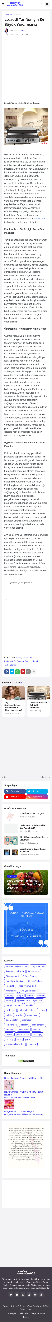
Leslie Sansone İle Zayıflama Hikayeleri (32, 850)
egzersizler (26, 1020)
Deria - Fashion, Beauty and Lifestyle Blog (24, 1078)
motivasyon (23, 1030)
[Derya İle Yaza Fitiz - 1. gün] (11, 816)
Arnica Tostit (28, 658)
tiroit (19, 1039)
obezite (36, 1030)
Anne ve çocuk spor (15, 971)
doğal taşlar (32, 1015)
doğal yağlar (12, 1020)
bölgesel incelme (27, 1010)
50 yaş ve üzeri (38, 966)
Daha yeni (7, 777)
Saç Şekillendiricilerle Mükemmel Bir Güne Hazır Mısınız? (13, 706)
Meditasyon (11, 991)
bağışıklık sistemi (13, 1005)
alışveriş (41, 996)
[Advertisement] (26, 68)
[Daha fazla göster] (33, 671)
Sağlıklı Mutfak (31, 661)
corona (42, 1010)
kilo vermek (11, 1025)
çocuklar (32, 1044)
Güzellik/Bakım (34, 981)
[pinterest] (29, 1294)
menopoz (10, 1030)
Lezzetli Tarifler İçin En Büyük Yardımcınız (38, 705)
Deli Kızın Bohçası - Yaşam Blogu (19, 1097)
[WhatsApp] (17, 671)
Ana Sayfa (9, 15)
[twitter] (10, 1294)
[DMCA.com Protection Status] (26, 1062)
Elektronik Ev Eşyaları (14, 661)
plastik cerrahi (22, 1034)
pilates (9, 1034)
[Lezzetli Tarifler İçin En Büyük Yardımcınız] (38, 693)
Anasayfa (11, 1313)
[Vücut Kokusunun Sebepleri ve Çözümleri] (11, 840)
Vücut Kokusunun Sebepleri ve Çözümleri (34, 838)
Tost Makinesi (10, 665)
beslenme (10, 1010)
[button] (3, 4)
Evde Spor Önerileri (14, 981)
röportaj (9, 1039)
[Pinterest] (23, 671)
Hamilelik (10, 986)
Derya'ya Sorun (38, 1313)
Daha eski (44, 777)
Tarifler (30, 996)
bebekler (30, 1005)
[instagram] (23, 1294)
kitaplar (24, 1025)
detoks (9, 1015)
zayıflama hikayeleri (15, 1044)
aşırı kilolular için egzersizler (29, 1000)
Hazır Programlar (26, 986)
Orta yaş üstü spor (29, 991)
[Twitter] (12, 671)
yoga (27, 1039)
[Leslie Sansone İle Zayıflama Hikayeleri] (11, 852)
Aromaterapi (33, 971)
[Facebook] (6, 671)
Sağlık (20, 996)
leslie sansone (38, 1025)
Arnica (18, 15)
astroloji (9, 1000)
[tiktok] (41, 1294)
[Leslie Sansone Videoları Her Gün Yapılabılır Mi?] (11, 828)
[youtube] (35, 1294)
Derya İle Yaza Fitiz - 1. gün (32, 813)
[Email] (28, 671)
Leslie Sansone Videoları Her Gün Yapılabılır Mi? (32, 826)
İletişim (26, 1317)
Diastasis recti (12, 976)
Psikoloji (9, 996)
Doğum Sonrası (29, 976)
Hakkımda (23, 1313)
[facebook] (17, 1294)
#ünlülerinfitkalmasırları (16, 966)
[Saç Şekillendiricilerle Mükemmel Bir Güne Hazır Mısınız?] (13, 693)
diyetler (19, 1015)
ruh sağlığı (37, 1034)
